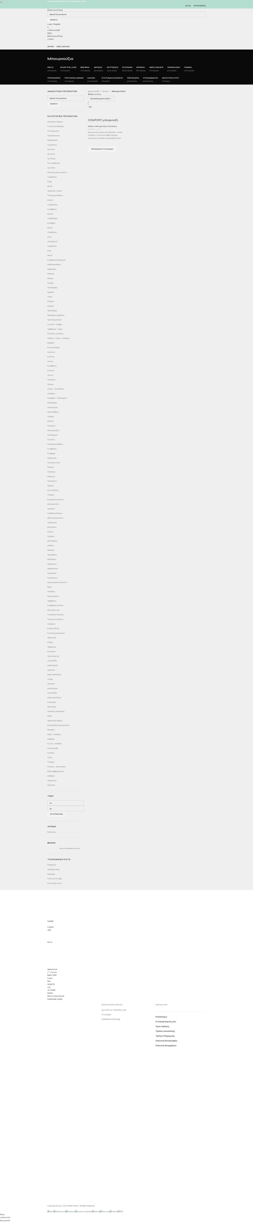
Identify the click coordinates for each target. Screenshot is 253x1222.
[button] (102, 149)
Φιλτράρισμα (56, 814)
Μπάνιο (91, 126)
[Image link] (57, 1103)
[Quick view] (91, 155)
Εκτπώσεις (112, 126)
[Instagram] (104, 1026)
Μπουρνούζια (101, 126)
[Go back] (50, 53)
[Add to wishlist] (91, 143)
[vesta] (126, 946)
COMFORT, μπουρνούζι (103, 120)
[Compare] (91, 114)
